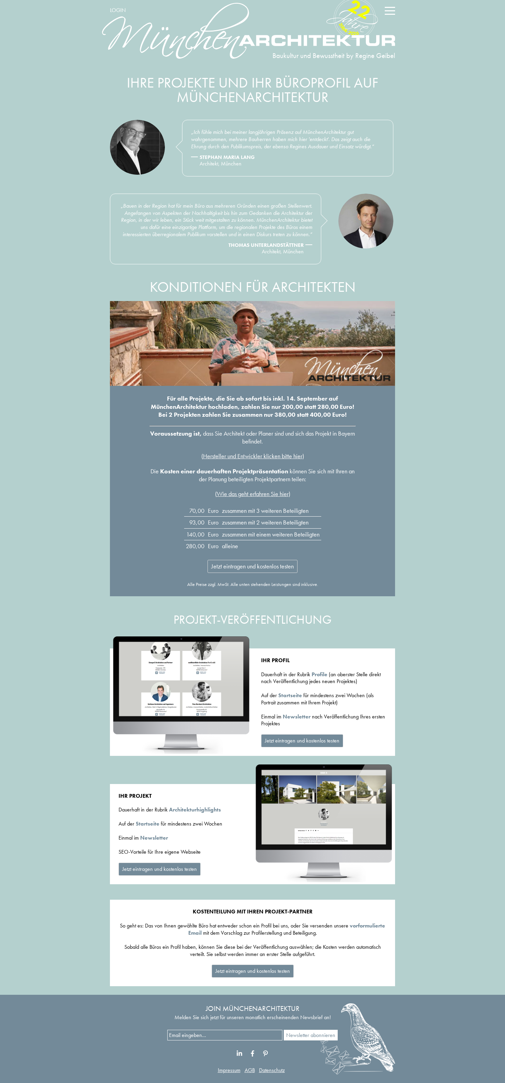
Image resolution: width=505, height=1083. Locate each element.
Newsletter (297, 716)
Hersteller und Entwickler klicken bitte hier (252, 456)
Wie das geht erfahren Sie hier (253, 494)
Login (118, 10)
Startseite (290, 695)
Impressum (229, 1070)
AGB (250, 1070)
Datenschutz (272, 1070)
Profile (319, 674)
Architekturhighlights (195, 809)
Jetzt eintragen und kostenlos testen (252, 566)
